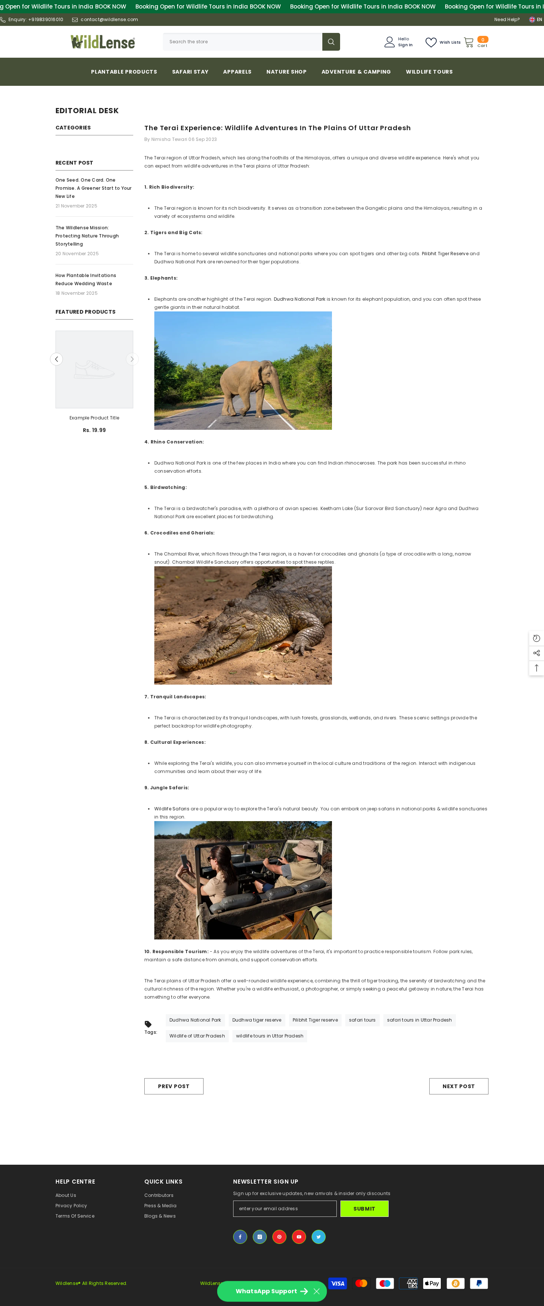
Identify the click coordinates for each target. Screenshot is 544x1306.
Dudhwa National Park (298, 299)
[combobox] (242, 42)
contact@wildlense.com (109, 19)
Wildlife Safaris (171, 809)
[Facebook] (240, 1237)
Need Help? (507, 19)
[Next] (132, 359)
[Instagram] (260, 1237)
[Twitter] (319, 1237)
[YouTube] (299, 1237)
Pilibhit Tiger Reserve (445, 253)
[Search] (251, 42)
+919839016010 (45, 19)
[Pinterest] (279, 1237)
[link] (94, 418)
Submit (364, 1208)
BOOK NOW (110, 6)
